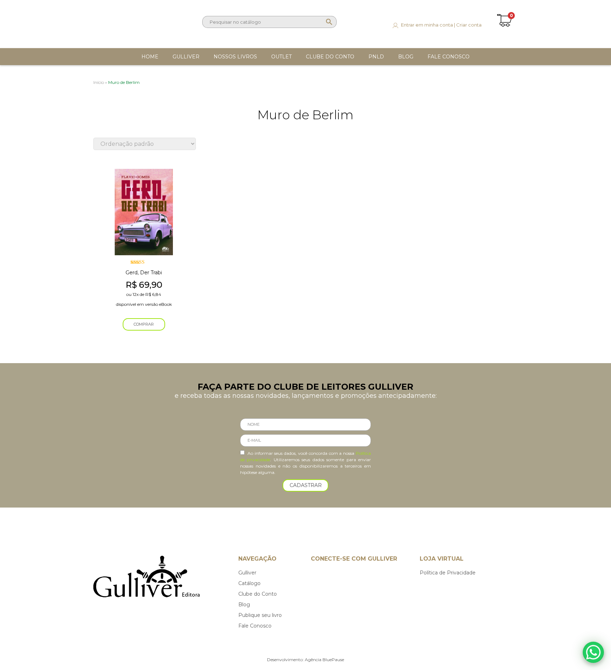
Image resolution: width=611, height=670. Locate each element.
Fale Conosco (255, 626)
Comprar (144, 324)
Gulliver (247, 572)
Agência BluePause (324, 659)
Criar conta (469, 25)
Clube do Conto (257, 594)
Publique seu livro (260, 615)
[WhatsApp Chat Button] (593, 652)
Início (98, 82)
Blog (244, 604)
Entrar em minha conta (427, 25)
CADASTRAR (306, 485)
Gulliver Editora (122, 20)
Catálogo (249, 583)
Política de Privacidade (448, 572)
